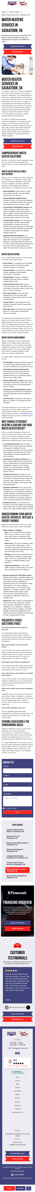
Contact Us (17, 1105)
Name (6, 766)
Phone (7, 775)
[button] (28, 1188)
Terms (14, 808)
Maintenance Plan (26, 413)
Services (17, 1080)
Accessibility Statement (19, 1178)
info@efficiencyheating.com (17, 1144)
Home (4, 12)
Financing (17, 1109)
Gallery (17, 1094)
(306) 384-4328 (17, 1142)
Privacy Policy (7, 1178)
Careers (17, 1087)
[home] (17, 3)
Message (8, 794)
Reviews (17, 1098)
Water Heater (14, 12)
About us (17, 1102)
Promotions (17, 1091)
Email (6, 785)
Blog (17, 1084)
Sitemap (29, 1178)
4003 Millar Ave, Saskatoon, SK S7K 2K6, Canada (17, 1135)
